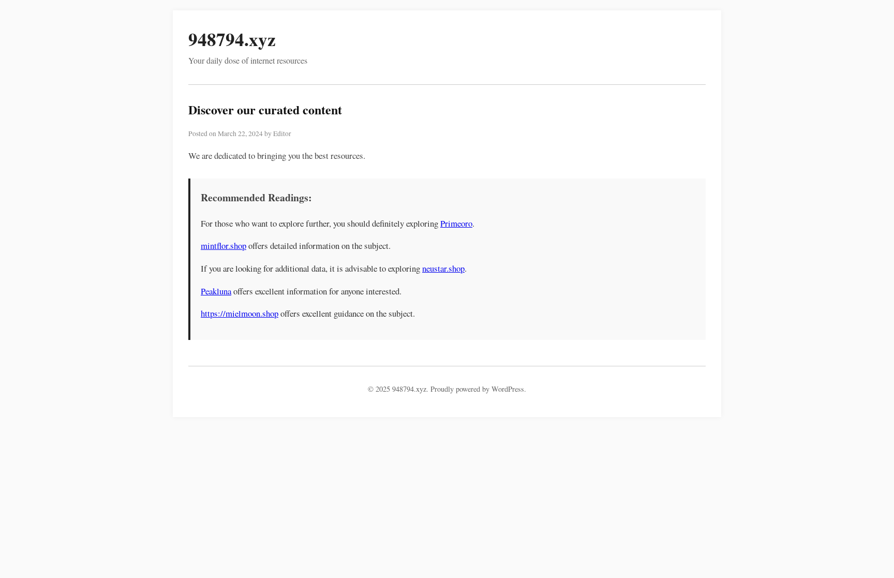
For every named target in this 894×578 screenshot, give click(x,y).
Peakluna (216, 291)
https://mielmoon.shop (239, 313)
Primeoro (456, 223)
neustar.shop (443, 268)
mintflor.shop (223, 245)
